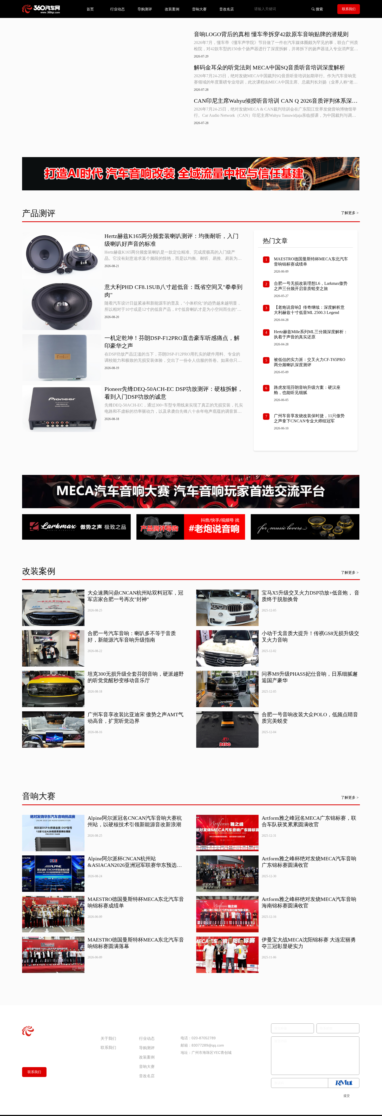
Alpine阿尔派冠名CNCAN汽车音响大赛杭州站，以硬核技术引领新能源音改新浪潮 (135, 821)
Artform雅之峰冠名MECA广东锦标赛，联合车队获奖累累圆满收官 (309, 821)
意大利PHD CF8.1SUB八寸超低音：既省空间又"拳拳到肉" (173, 291)
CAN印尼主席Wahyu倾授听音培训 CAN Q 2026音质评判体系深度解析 (276, 101)
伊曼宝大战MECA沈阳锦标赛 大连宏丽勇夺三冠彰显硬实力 (309, 943)
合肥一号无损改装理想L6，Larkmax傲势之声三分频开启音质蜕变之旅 (310, 286)
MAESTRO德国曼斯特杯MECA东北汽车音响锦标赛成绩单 (311, 261)
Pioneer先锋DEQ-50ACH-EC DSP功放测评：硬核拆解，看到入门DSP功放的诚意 (173, 393)
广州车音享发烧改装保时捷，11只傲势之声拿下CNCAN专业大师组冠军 (309, 418)
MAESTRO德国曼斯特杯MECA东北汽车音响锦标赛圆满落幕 (136, 943)
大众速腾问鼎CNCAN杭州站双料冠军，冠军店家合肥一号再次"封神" (135, 596)
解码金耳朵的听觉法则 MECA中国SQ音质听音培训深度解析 (269, 67)
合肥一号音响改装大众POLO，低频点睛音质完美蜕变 (310, 718)
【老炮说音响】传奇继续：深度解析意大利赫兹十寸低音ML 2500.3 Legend (309, 310)
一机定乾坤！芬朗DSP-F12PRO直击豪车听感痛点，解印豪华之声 (172, 342)
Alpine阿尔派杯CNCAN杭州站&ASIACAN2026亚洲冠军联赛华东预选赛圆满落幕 (135, 862)
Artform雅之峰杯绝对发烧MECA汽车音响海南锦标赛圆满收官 (309, 902)
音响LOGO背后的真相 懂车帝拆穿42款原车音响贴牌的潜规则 (271, 34)
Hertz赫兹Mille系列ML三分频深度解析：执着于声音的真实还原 (311, 334)
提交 (347, 1096)
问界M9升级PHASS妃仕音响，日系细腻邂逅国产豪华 (310, 677)
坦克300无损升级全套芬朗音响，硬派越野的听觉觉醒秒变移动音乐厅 (136, 677)
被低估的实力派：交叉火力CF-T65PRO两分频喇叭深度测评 (309, 362)
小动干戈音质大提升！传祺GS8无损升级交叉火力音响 (310, 636)
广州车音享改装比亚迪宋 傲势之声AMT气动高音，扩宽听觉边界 (135, 718)
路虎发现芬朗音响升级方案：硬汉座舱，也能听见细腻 (307, 390)
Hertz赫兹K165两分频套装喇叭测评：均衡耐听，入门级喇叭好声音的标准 (171, 240)
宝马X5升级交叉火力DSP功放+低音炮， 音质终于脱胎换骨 (310, 596)
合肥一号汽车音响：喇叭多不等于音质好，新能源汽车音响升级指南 (132, 636)
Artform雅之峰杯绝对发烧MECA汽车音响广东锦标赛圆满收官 (309, 862)
